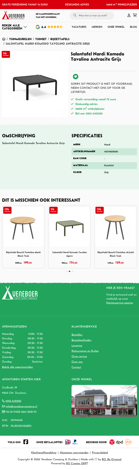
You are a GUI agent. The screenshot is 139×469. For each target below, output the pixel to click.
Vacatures (79, 26)
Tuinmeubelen (20, 39)
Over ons (77, 362)
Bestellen (77, 335)
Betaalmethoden (81, 340)
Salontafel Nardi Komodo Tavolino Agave (69, 254)
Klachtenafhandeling (43, 452)
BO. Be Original (111, 459)
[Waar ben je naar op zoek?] (75, 15)
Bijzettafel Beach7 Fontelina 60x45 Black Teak (23, 254)
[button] (129, 16)
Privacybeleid (100, 452)
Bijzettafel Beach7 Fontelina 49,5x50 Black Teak (115, 254)
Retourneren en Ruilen (85, 351)
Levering (77, 345)
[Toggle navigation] (14, 27)
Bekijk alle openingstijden (17, 367)
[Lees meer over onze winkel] (104, 401)
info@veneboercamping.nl (21, 406)
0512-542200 (13, 401)
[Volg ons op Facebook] (25, 442)
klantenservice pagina (119, 303)
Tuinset (41, 39)
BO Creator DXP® (77, 463)
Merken (97, 26)
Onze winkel (116, 26)
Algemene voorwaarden (74, 452)
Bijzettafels (59, 39)
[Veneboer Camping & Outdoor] (13, 15)
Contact (76, 367)
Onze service (79, 356)
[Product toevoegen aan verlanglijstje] (75, 76)
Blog (133, 26)
